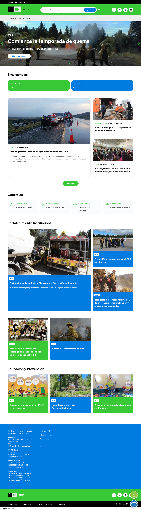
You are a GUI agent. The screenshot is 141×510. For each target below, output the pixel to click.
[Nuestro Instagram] (125, 10)
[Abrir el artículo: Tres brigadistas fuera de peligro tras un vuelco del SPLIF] (49, 121)
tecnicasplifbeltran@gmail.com (19, 480)
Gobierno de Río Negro (16, 18)
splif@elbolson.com (15, 457)
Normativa (44, 443)
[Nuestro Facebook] (114, 10)
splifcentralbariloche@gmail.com (19, 446)
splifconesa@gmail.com (16, 467)
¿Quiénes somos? (46, 435)
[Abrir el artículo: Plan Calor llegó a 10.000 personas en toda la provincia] (113, 109)
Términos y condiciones (55, 504)
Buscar (91, 10)
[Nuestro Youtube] (131, 10)
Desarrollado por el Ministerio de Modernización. (26, 504)
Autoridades (44, 439)
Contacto (43, 447)
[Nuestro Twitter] (119, 10)
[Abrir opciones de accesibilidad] (134, 495)
